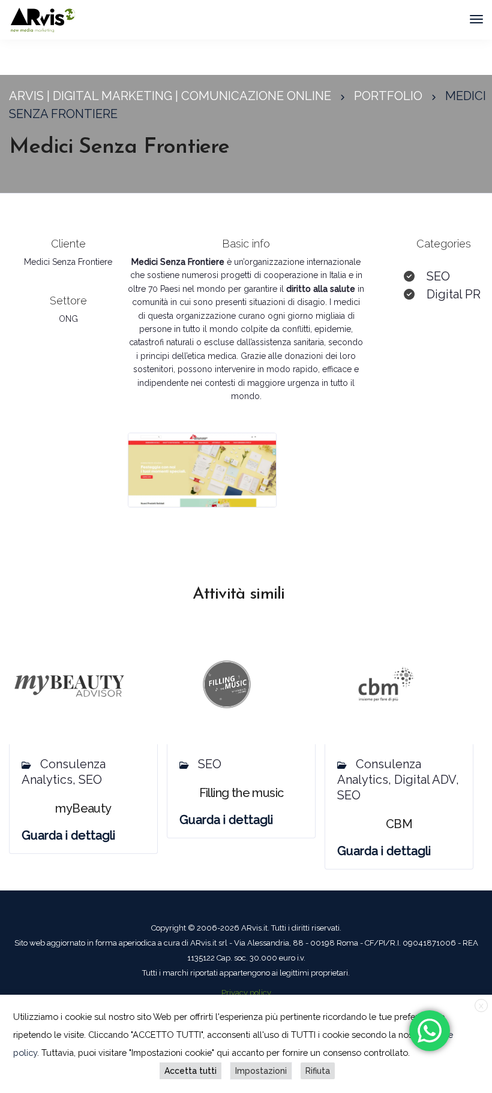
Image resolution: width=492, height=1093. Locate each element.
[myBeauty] (69, 684)
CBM (399, 824)
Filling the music (241, 793)
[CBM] (385, 684)
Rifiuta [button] (317, 1071)
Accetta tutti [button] (190, 1071)
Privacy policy (246, 992)
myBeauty (83, 808)
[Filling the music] (227, 684)
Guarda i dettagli (68, 835)
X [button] (481, 1006)
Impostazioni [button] (261, 1071)
